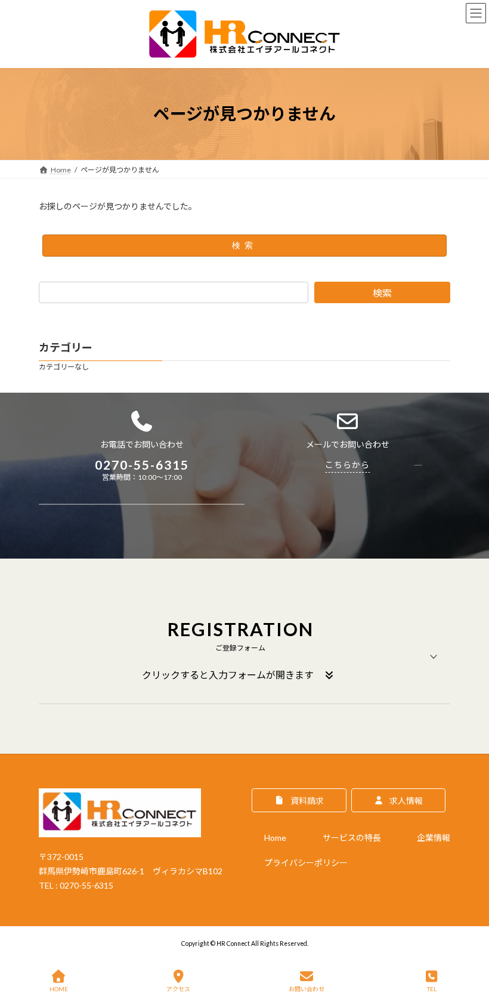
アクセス (178, 988)
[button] (244, 656)
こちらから (347, 465)
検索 (244, 245)
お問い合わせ (306, 988)
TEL (432, 988)
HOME (58, 988)
